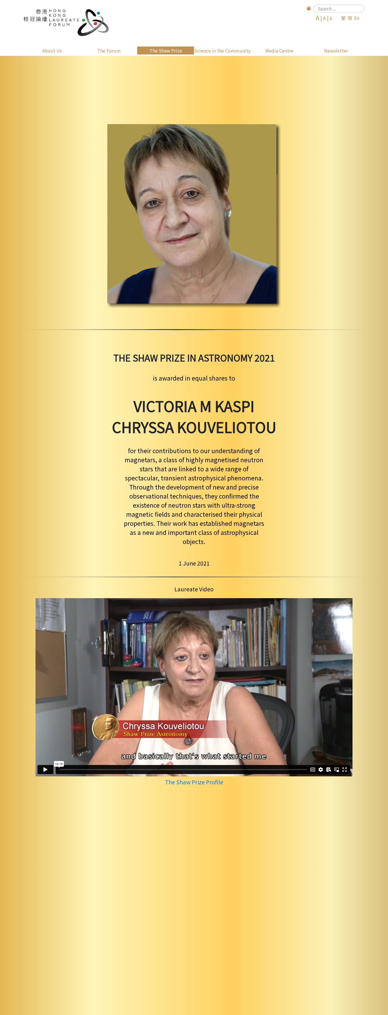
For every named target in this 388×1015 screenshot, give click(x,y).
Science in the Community (222, 50)
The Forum (109, 50)
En (356, 17)
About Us (52, 50)
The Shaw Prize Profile (194, 782)
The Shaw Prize (165, 50)
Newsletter (336, 50)
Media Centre (279, 50)
